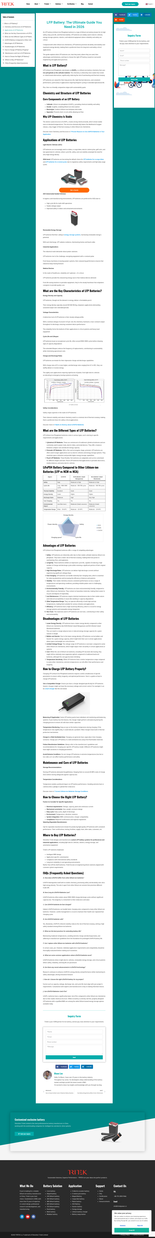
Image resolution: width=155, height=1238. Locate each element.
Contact (90, 4)
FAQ (100, 1194)
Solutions (58, 4)
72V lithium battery (53, 1206)
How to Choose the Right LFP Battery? (17, 56)
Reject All (140, 1225)
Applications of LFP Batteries (14, 30)
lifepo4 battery (51, 1194)
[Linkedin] (22, 1216)
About (36, 4)
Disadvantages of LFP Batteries (15, 46)
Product (46, 4)
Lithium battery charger (80, 1212)
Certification (71, 4)
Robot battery (76, 1201)
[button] (61, 1067)
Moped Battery (77, 1196)
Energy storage (77, 1209)
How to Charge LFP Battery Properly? (17, 50)
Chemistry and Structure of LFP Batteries (18, 27)
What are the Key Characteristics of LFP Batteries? (19, 33)
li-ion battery (51, 1191)
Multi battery (51, 1212)
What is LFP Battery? (11, 23)
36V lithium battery (53, 1199)
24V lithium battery (53, 1196)
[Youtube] (27, 1216)
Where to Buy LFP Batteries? (14, 60)
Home (28, 4)
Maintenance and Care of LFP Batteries (17, 53)
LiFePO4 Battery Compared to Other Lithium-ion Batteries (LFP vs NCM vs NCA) (19, 40)
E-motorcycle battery (79, 1194)
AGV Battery (76, 1204)
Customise (122, 1225)
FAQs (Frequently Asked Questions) (16, 63)
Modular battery (52, 1214)
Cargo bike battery (78, 1199)
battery (86, 1191)
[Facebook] (33, 1216)
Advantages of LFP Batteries (14, 43)
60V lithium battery (53, 1204)
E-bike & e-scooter (78, 1191)
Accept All (131, 1230)
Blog (82, 4)
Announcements (104, 1201)
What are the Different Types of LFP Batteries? (19, 37)
